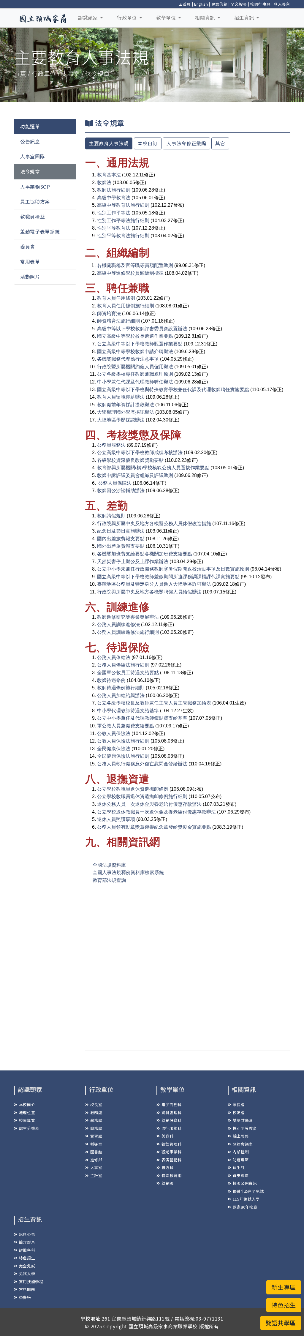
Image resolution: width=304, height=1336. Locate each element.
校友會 (239, 1112)
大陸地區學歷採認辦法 (121, 419)
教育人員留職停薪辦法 (121, 396)
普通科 (168, 1167)
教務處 (96, 1112)
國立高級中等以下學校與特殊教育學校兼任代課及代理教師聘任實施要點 (173, 389)
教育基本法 (109, 174)
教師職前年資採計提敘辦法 (125, 404)
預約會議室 (243, 1144)
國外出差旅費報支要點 (121, 546)
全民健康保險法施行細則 (123, 756)
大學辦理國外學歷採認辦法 (125, 412)
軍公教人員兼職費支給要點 (125, 725)
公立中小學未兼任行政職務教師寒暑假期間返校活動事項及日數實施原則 (173, 568)
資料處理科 (172, 1112)
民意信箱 (219, 4)
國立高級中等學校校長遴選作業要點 (135, 336)
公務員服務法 (111, 445)
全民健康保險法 (113, 748)
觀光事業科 (172, 1152)
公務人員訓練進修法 (118, 624)
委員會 (27, 246)
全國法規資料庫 (109, 865)
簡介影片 (27, 1242)
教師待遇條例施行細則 (121, 687)
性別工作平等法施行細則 (123, 220)
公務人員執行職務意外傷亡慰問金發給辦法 (142, 763)
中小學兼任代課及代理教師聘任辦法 (135, 381)
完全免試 (27, 1266)
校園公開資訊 (245, 1183)
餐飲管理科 (172, 1144)
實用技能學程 (31, 1281)
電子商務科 (172, 1104)
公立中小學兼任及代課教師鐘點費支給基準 (142, 718)
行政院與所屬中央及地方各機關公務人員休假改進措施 (154, 523)
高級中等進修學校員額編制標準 (130, 273)
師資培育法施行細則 (118, 320)
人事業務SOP (35, 186)
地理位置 (27, 1112)
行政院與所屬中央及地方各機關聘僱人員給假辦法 (149, 591)
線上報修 (241, 1136)
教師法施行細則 (113, 189)
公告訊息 (30, 141)
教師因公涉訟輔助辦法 (121, 490)
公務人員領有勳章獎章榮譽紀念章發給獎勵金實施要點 (154, 827)
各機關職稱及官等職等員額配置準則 (135, 265)
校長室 (96, 1104)
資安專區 (241, 1175)
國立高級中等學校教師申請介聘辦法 (135, 351)
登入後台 (282, 4)
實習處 (96, 1136)
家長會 (239, 1104)
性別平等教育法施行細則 (123, 235)
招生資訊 (244, 17)
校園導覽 (27, 1120)
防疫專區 (241, 1160)
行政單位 (127, 17)
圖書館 (96, 1152)
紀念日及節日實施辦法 (121, 530)
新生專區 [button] (283, 1287)
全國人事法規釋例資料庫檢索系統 (128, 872)
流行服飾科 (172, 1128)
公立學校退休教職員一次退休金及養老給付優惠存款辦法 (156, 811)
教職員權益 (32, 216)
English (201, 4)
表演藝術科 (172, 1160)
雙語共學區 (243, 1120)
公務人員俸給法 (113, 657)
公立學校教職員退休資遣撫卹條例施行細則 (142, 796)
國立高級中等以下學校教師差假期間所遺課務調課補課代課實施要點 (168, 576)
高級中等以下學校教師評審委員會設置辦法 (142, 328)
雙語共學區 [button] (280, 1322)
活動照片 (30, 276)
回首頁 (185, 4)
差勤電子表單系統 (40, 231)
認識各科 (27, 1250)
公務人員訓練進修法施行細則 (128, 632)
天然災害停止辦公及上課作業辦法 (132, 561)
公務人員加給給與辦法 (121, 695)
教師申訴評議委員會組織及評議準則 (135, 475)
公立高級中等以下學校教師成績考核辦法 (140, 452)
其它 (220, 143)
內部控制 (241, 1152)
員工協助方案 (35, 201)
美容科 (168, 1136)
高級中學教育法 (113, 197)
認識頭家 (88, 17)
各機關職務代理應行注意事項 (128, 358)
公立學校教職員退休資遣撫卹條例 (132, 789)
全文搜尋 (239, 4)
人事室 (96, 1167)
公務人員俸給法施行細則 (123, 664)
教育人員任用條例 (116, 298)
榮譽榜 (25, 1297)
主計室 (96, 1175)
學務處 (96, 1120)
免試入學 (27, 1273)
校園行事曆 (260, 4)
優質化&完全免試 (248, 1191)
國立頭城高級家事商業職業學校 (163, 1326)
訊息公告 (27, 1234)
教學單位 (166, 17)
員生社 (239, 1167)
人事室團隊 (32, 156)
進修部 (96, 1160)
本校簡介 (27, 1104)
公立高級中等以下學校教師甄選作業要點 (140, 343)
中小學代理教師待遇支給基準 (128, 710)
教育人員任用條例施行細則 (125, 305)
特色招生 (27, 1258)
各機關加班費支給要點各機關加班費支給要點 (144, 553)
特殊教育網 (172, 1175)
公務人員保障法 (115, 483)
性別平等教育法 (113, 227)
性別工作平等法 (113, 212)
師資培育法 (109, 313)
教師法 (104, 182)
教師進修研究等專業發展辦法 (128, 617)
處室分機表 (29, 1128)
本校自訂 (148, 143)
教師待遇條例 (111, 680)
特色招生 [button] (283, 1305)
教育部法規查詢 (109, 880)
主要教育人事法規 (109, 143)
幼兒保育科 (172, 1120)
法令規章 (30, 171)
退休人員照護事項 (116, 819)
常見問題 (27, 1289)
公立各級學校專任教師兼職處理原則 (135, 374)
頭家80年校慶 (245, 1207)
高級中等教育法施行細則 (123, 205)
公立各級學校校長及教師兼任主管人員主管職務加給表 (154, 702)
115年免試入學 (246, 1199)
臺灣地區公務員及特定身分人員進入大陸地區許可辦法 (154, 584)
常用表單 (30, 261)
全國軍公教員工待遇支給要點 (128, 672)
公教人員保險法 (113, 733)
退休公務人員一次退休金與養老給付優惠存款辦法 (149, 804)
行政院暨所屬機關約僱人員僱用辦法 (135, 366)
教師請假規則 (111, 515)
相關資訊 (205, 17)
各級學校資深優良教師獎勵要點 (130, 460)
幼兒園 (168, 1183)
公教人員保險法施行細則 (123, 740)
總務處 (96, 1128)
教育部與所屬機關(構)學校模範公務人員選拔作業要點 (153, 467)
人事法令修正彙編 (186, 143)
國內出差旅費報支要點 (121, 538)
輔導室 (96, 1144)
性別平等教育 (245, 1128)
